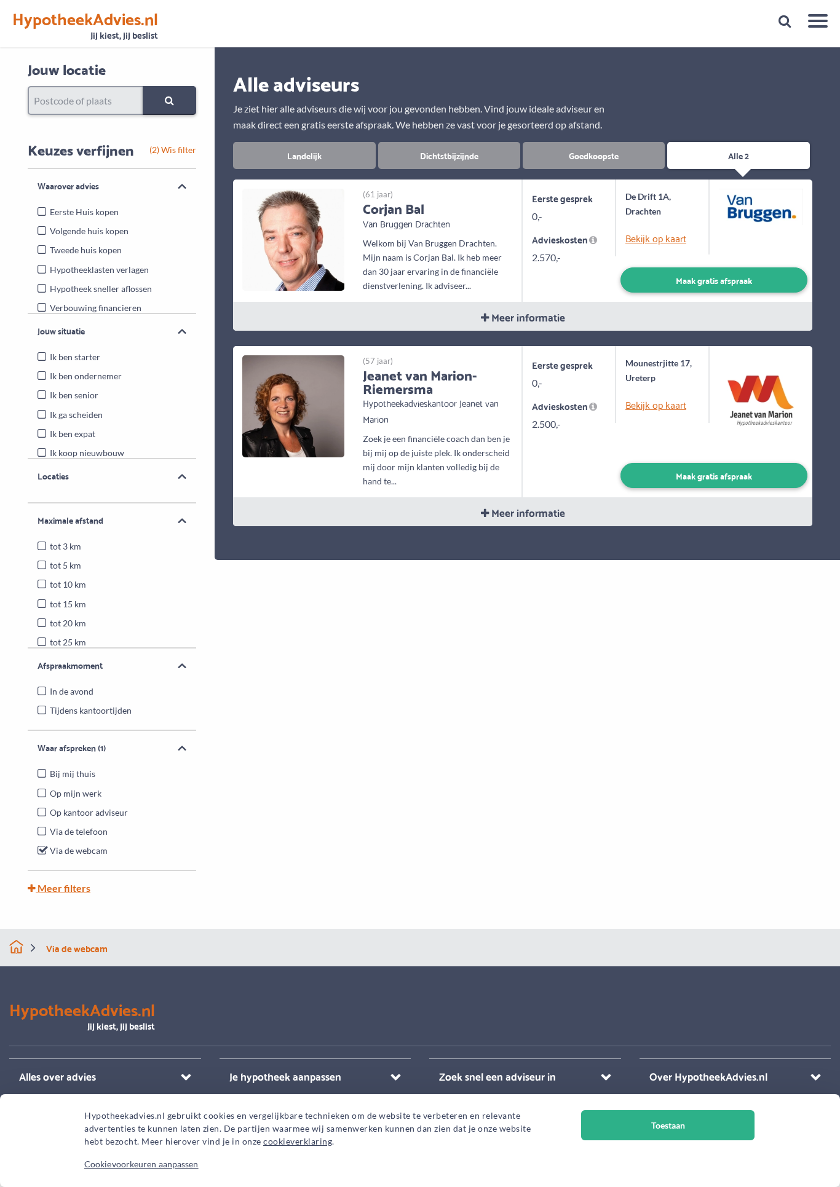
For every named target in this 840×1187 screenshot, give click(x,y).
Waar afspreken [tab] (72, 747)
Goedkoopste (594, 155)
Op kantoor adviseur (89, 812)
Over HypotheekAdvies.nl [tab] (708, 1076)
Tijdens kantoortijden (91, 710)
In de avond (71, 691)
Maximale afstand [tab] (70, 520)
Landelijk (304, 155)
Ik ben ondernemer (86, 376)
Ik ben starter (75, 357)
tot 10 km (68, 584)
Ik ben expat (72, 433)
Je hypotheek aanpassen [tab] (285, 1076)
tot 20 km (68, 623)
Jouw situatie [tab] (61, 330)
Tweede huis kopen (86, 250)
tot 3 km (65, 546)
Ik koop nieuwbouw (87, 453)
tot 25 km (68, 642)
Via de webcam (79, 850)
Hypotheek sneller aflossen (101, 288)
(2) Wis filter (172, 149)
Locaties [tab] (53, 475)
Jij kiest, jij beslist (85, 26)
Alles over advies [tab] (57, 1076)
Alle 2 (738, 155)
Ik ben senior (74, 395)
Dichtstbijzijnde (449, 155)
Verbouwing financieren (95, 307)
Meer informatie (527, 317)
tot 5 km (65, 565)
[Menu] (813, 23)
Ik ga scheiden (76, 414)
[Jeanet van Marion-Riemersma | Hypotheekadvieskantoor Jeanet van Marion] (293, 405)
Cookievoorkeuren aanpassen (141, 1164)
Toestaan (668, 1125)
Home (16, 947)
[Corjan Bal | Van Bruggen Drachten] (293, 238)
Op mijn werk (75, 793)
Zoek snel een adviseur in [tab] (497, 1076)
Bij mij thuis (72, 773)
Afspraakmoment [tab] (70, 665)
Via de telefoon (79, 831)
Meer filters (63, 888)
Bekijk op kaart (655, 238)
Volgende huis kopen (89, 231)
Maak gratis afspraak (714, 280)
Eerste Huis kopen (84, 212)
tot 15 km (68, 604)
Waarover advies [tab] (68, 185)
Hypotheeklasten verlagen (99, 269)
